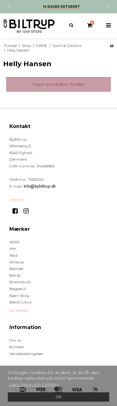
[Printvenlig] (111, 45)
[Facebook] (17, 211)
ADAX (14, 241)
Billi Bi (15, 275)
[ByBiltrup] (29, 26)
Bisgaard (17, 288)
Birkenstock (20, 282)
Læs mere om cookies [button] (34, 384)
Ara (12, 248)
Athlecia (16, 262)
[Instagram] (28, 211)
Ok (58, 397)
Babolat (16, 268)
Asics (13, 255)
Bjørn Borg (19, 295)
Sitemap (17, 199)
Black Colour (20, 302)
